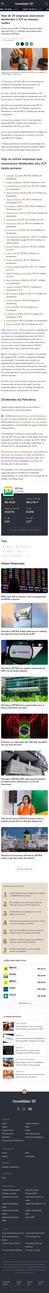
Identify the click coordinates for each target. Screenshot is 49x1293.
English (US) (19, 1283)
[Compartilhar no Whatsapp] (31, 44)
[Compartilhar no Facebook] (17, 44)
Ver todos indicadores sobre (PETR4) (24, 530)
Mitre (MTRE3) (13, 307)
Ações (4, 1123)
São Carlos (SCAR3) (16, 230)
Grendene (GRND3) (15, 206)
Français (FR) (41, 1283)
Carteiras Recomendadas (11, 1190)
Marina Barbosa (9, 40)
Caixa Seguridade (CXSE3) (16, 120)
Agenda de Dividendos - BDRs (11, 1219)
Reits (27, 1153)
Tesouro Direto (7, 1130)
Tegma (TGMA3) (14, 287)
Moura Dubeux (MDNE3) (17, 280)
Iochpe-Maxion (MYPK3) (18, 266)
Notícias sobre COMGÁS (13, 556)
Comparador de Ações (10, 1197)
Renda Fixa (6, 1137)
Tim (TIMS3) (20, 330)
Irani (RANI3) (12, 320)
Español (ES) (30, 1283)
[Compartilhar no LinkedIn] (26, 44)
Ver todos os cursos (32, 1250)
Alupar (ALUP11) (14, 260)
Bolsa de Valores (25, 547)
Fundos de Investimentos (34, 1137)
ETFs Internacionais (32, 1134)
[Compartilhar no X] (22, 44)
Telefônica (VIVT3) (17, 354)
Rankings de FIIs (31, 1193)
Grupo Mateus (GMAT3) (17, 246)
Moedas (5, 1156)
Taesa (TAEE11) (13, 199)
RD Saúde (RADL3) (19, 381)
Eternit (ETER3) (13, 324)
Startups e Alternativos (10, 1167)
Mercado (8, 547)
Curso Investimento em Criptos (10, 1238)
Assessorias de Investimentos (13, 1140)
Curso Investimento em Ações (13, 1233)
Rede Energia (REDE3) (16, 193)
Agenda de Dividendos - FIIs (35, 1204)
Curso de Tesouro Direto (11, 1243)
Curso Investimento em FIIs (35, 1233)
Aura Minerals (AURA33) (18, 236)
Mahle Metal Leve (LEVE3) (19, 273)
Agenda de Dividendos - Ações (11, 1205)
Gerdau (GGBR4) (11, 132)
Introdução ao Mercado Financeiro (33, 1245)
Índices (27, 1130)
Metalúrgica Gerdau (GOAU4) (29, 135)
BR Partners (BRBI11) (16, 293)
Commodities (30, 1156)
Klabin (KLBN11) (14, 182)
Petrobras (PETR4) (12, 81)
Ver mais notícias (23, 869)
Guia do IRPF (30, 1217)
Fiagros (4, 1127)
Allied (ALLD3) (13, 219)
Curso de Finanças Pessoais (12, 1250)
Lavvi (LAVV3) (13, 253)
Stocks (4, 1153)
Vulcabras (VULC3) (15, 223)
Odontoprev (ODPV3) (16, 213)
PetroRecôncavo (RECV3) (18, 186)
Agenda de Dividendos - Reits (34, 1212)
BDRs (27, 1127)
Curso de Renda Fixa (32, 1236)
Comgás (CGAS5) (14, 175)
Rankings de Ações (9, 1193)
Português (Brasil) (6, 1283)
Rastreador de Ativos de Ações (34, 1198)
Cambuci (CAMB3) (15, 314)
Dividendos (9, 551)
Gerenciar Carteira (32, 1190)
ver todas (23, 1003)
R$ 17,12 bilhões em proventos (30, 422)
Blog (3, 1178)
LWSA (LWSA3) (14, 300)
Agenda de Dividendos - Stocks (11, 1212)
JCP (22, 551)
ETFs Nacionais (7, 1134)
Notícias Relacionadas (12, 563)
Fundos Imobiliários (32, 1123)
